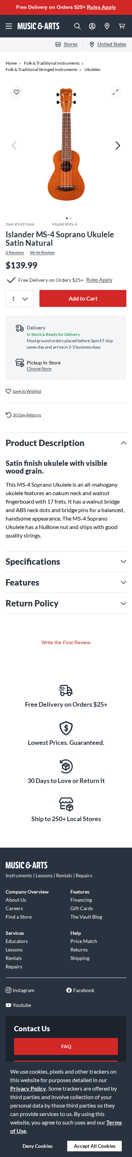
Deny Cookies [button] (37, 1146)
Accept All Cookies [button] (94, 1146)
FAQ (66, 1046)
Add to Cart (83, 298)
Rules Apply (101, 7)
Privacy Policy (28, 1088)
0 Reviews (15, 252)
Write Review (42, 252)
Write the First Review (66, 642)
